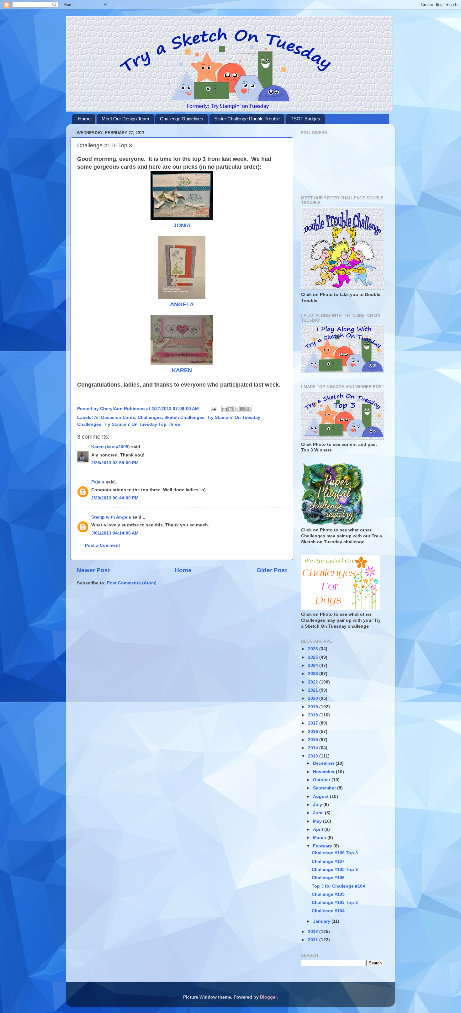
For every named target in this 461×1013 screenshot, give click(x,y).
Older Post (272, 570)
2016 (313, 731)
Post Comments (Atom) (131, 583)
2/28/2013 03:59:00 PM (115, 463)
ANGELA (182, 304)
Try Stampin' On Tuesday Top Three (142, 424)
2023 (313, 673)
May (318, 821)
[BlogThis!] (230, 409)
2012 (313, 931)
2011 (313, 939)
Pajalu (97, 482)
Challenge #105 (328, 894)
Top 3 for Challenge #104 (338, 886)
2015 (313, 739)
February (323, 846)
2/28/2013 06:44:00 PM (115, 498)
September (325, 788)
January (322, 921)
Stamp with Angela (111, 517)
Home (84, 118)
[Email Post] (213, 408)
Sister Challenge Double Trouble (247, 118)
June (319, 812)
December (324, 763)
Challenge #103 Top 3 (335, 902)
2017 (313, 723)
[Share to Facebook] (242, 409)
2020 (313, 698)
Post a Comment (102, 545)
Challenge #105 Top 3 (335, 869)
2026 (313, 648)
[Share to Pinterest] (248, 409)
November (324, 771)
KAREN (182, 370)
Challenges (150, 417)
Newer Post (93, 570)
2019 (313, 706)
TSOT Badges (305, 118)
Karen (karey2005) (110, 447)
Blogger (268, 997)
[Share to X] (236, 409)
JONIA (182, 225)
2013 (313, 756)
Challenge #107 (328, 861)
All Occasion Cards (114, 417)
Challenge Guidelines (181, 118)
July (318, 804)
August (321, 796)
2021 (313, 690)
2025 (313, 657)
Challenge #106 (328, 877)
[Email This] (224, 409)
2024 (313, 665)
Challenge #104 (328, 911)
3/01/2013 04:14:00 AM (115, 533)
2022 (313, 682)
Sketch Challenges (184, 417)
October (322, 780)
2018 (313, 715)
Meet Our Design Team (125, 118)
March (320, 837)
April (318, 829)
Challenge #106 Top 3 (335, 853)
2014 (313, 748)
